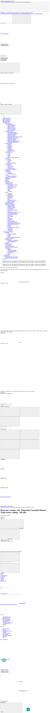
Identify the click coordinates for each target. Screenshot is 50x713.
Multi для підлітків (11, 129)
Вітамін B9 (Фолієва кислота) (14, 141)
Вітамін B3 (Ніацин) (12, 134)
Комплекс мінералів (12, 162)
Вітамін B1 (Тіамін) (12, 132)
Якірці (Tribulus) (11, 201)
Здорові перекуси (6, 255)
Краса (9, 217)
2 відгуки (2, 517)
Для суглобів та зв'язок (12, 214)
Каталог (2, 13)
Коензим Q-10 (11, 149)
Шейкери (10, 249)
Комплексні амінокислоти (13, 240)
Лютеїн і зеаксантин (12, 186)
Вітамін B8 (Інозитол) (12, 140)
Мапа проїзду (3, 702)
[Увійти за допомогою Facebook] (10, 412)
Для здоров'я (10, 216)
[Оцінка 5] (10, 454)
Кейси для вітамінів (12, 250)
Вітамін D (10, 146)
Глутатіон (10, 191)
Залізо (9, 155)
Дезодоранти (10, 252)
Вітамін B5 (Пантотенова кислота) (15, 136)
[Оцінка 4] (29, 444)
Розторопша (10, 197)
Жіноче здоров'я (11, 206)
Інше (9, 253)
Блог (42, 13)
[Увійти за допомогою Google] (29, 412)
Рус (3, 115)
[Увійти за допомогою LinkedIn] (10, 421)
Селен (9, 154)
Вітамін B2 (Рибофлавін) (13, 133)
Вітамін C (10, 145)
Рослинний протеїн (12, 233)
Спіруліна (10, 172)
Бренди (4, 259)
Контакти (39, 13)
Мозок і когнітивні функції (13, 212)
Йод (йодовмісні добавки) (13, 157)
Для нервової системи (12, 209)
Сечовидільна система (12, 221)
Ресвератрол (10, 188)
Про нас (14, 13)
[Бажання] (25, 78)
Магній (9, 159)
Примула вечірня (11, 168)
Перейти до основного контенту (7, 1)
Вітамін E (10, 147)
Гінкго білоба (10, 195)
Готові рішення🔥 (6, 121)
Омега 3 (9, 165)
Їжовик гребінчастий (12, 176)
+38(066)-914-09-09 (4, 44)
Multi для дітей (11, 126)
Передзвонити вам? (4, 45)
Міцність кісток (11, 220)
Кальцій (9, 160)
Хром (9, 153)
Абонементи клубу (7, 118)
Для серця (10, 215)
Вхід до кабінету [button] (6, 628)
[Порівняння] (10, 67)
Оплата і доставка (19, 13)
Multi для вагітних (11, 130)
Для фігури (10, 229)
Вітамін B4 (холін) (11, 135)
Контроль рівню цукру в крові (14, 222)
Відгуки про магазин (32, 13)
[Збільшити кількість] (10, 568)
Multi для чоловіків (12, 125)
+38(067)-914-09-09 (4, 33)
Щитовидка (10, 228)
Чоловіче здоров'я (11, 207)
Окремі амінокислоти (12, 241)
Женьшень (10, 196)
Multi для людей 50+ (12, 127)
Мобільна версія (22, 603)
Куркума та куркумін (12, 200)
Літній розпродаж (6, 119)
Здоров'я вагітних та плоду (13, 227)
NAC (9, 190)
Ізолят (9, 236)
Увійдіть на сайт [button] (3, 540)
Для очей (10, 219)
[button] (25, 7)
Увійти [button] (1, 551)
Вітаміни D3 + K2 (11, 150)
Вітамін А (10, 144)
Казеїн (9, 235)
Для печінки (10, 218)
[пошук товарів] (21, 19)
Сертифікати (25, 13)
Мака (9, 198)
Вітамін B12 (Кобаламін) (13, 142)
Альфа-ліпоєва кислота (12, 184)
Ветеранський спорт (8, 13)
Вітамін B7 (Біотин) (12, 138)
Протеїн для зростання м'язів (14, 237)
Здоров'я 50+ (10, 230)
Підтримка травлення (12, 213)
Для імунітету (11, 208)
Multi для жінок (11, 124)
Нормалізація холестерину (13, 224)
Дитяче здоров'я (11, 205)
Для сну (9, 210)
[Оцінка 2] (29, 434)
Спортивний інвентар (12, 251)
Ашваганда (10, 193)
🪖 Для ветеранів (6, 120)
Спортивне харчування (8, 231)
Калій (9, 161)
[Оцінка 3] (10, 444)
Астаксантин (10, 185)
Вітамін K (10, 148)
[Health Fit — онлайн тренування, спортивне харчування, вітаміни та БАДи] (6, 592)
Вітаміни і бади (6, 122)
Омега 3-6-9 (10, 167)
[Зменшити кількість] (10, 557)
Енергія (9, 225)
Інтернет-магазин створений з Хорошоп (8, 604)
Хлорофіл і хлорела (12, 173)
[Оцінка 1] (10, 434)
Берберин (10, 194)
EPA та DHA (10, 166)
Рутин (9, 189)
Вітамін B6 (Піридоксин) (13, 137)
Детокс (9, 226)
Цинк (9, 156)
